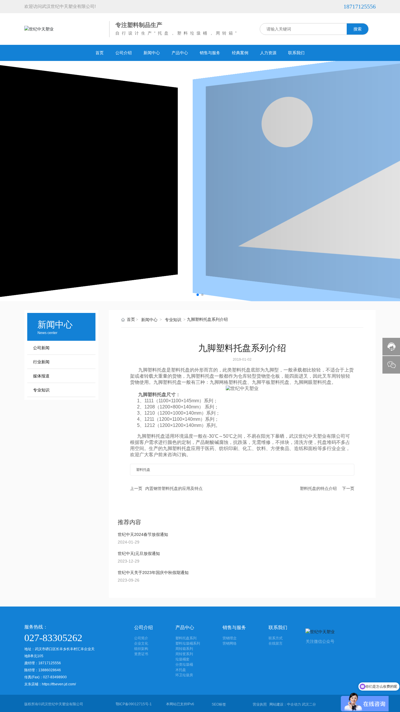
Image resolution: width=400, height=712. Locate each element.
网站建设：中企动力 (285, 704)
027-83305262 (53, 637)
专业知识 (41, 390)
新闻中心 (149, 320)
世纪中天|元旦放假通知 (139, 553)
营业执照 (260, 704)
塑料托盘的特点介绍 (318, 488)
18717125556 (359, 6)
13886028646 (50, 670)
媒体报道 (41, 376)
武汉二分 (309, 704)
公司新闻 (41, 348)
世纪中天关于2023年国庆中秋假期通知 (153, 572)
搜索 (357, 29)
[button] (197, 295)
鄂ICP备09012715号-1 (134, 704)
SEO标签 (219, 704)
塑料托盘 (157, 369)
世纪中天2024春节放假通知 (143, 534)
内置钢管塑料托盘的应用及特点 (174, 488)
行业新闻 (41, 362)
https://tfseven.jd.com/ (59, 684)
